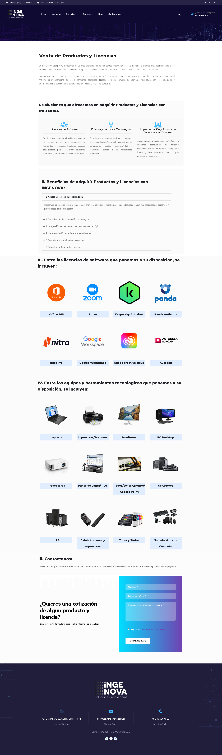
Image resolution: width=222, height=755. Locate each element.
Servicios (70, 14)
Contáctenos (114, 14)
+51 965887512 (203, 15)
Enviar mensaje (138, 641)
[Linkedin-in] (115, 738)
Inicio (43, 14)
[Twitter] (106, 738)
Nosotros (56, 14)
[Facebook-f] (111, 738)
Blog (100, 14)
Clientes (86, 14)
